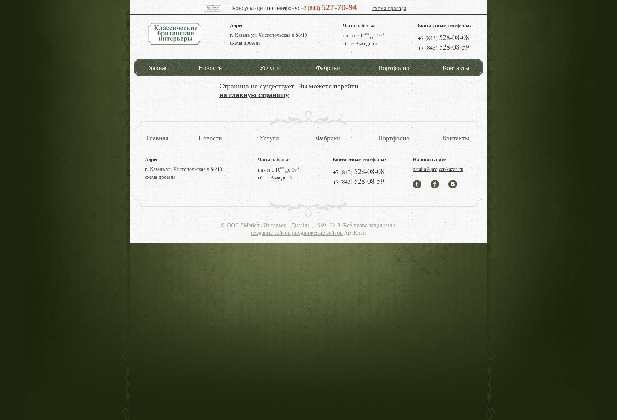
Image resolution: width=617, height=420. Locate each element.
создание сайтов (271, 232)
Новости (210, 67)
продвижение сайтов (317, 232)
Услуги (269, 67)
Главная (157, 67)
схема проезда (389, 7)
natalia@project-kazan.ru (438, 169)
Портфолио (394, 67)
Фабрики (328, 67)
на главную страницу (254, 94)
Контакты (456, 67)
